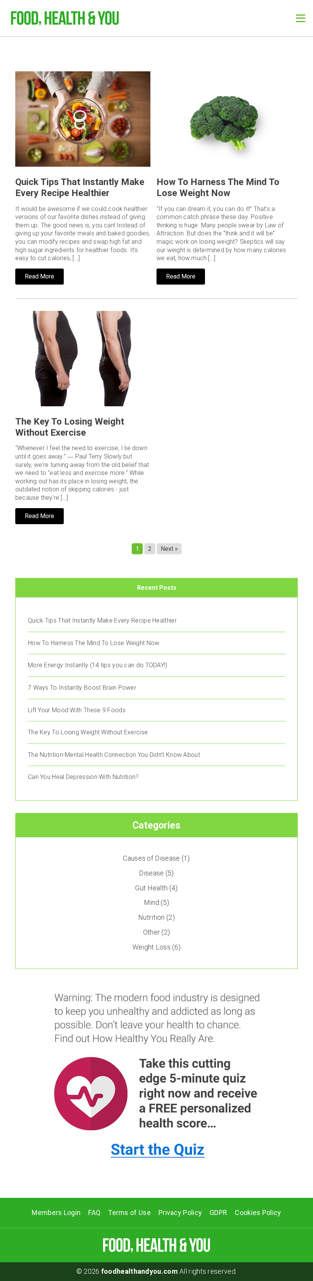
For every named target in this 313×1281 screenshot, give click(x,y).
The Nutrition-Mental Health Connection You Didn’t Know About (114, 754)
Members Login (56, 1213)
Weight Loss (151, 947)
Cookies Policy (258, 1213)
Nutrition (151, 917)
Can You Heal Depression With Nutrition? (83, 777)
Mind (151, 902)
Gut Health (151, 888)
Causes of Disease (151, 858)
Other (151, 932)
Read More (39, 276)
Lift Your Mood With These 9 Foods (77, 710)
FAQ (94, 1213)
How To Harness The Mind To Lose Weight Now (217, 187)
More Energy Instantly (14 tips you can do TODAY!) (98, 665)
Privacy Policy (180, 1213)
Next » (169, 548)
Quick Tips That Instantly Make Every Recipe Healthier (79, 187)
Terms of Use (129, 1213)
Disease (151, 873)
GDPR (218, 1213)
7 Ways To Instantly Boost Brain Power (82, 687)
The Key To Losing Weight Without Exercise (69, 427)
